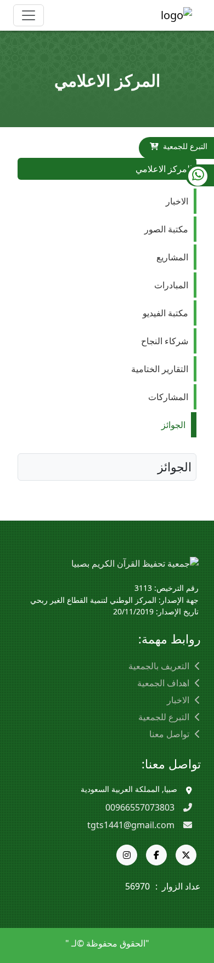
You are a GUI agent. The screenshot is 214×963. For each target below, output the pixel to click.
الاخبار (178, 700)
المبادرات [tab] (171, 285)
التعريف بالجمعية (158, 666)
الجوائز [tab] (173, 425)
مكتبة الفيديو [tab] (165, 313)
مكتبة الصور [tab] (166, 229)
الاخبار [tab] (177, 201)
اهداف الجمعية (163, 683)
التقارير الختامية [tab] (159, 369)
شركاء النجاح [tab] (164, 341)
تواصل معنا (169, 734)
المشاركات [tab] (168, 397)
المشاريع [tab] (172, 257)
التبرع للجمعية (185, 146)
